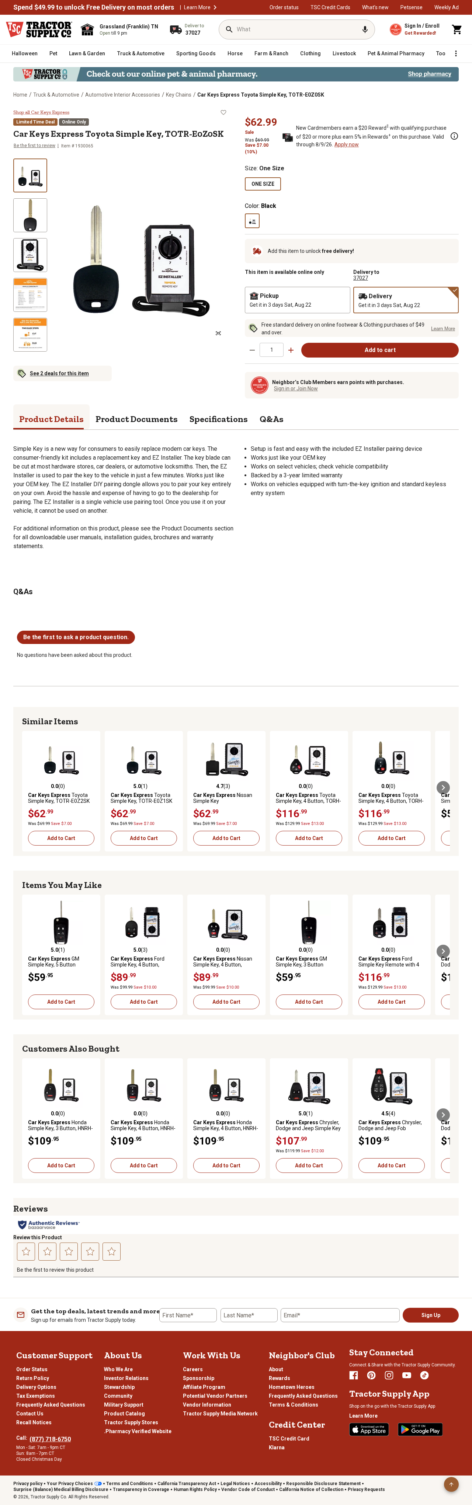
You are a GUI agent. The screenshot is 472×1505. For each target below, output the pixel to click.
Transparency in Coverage (141, 1489)
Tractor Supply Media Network (220, 1414)
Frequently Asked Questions (50, 1405)
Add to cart (380, 349)
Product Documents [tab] (137, 419)
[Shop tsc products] (236, 74)
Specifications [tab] (219, 419)
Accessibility (268, 1483)
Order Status (32, 1369)
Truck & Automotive (56, 95)
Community (118, 1396)
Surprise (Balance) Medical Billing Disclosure (60, 1489)
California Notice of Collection (311, 1489)
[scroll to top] (451, 1484)
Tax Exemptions (35, 1396)
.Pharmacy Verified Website (137, 1431)
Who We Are (118, 1369)
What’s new (375, 7)
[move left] (28, 787)
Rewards (279, 1378)
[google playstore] (420, 1429)
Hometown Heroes (292, 1387)
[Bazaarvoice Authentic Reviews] (49, 1224)
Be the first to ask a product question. (76, 637)
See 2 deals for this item (59, 373)
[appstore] (369, 1429)
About (276, 1369)
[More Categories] (455, 53)
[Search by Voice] (365, 29)
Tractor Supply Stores (131, 1422)
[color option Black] (252, 220)
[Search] (229, 29)
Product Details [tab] (51, 419)
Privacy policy (27, 1483)
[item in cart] (457, 29)
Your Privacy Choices (70, 1483)
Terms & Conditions (293, 1405)
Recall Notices (34, 1422)
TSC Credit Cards (330, 7)
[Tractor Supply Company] (39, 29)
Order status (284, 7)
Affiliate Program (204, 1387)
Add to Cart (61, 838)
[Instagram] (389, 1375)
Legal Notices (235, 1483)
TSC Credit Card (289, 1439)
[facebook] (353, 1375)
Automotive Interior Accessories (122, 95)
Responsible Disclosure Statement (323, 1483)
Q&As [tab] (272, 419)
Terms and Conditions (129, 1483)
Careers (193, 1369)
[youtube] (406, 1375)
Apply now (346, 144)
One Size (262, 184)
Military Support (123, 1405)
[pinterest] (371, 1375)
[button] (215, 7)
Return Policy (32, 1378)
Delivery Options (36, 1387)
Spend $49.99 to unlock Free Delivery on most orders (93, 7)
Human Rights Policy (195, 1489)
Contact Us (30, 1414)
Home (20, 95)
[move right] (443, 787)
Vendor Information (207, 1405)
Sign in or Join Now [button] (296, 388)
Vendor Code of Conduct (248, 1489)
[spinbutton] (272, 349)
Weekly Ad (446, 7)
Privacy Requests (366, 1489)
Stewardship (119, 1387)
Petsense (411, 7)
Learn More (197, 7)
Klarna (277, 1447)
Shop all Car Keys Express (41, 112)
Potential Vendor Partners (215, 1396)
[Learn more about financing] (454, 136)
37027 (360, 278)
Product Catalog (124, 1414)
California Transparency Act (186, 1483)
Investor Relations (126, 1378)
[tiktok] (424, 1375)
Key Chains (178, 95)
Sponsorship (198, 1378)
